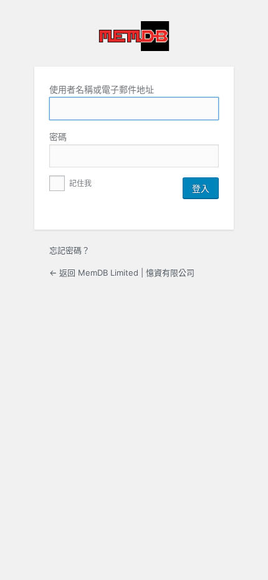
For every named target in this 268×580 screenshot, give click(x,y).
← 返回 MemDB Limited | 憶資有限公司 (121, 273)
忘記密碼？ (69, 250)
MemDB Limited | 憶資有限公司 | (134, 36)
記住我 (79, 183)
